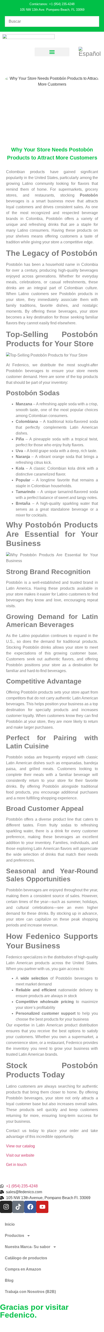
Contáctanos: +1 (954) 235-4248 (52, 4)
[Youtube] (42, 1207)
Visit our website (20, 1155)
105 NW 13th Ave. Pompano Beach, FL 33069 (52, 9)
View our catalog (20, 1146)
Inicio (10, 1224)
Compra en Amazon (23, 1269)
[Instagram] (6, 1207)
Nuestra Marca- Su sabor (27, 1247)
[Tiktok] (18, 1207)
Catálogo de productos (26, 1258)
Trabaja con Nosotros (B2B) (30, 1292)
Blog (9, 1280)
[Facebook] (30, 1207)
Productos (14, 1235)
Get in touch (16, 1165)
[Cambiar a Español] (89, 52)
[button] (52, 52)
